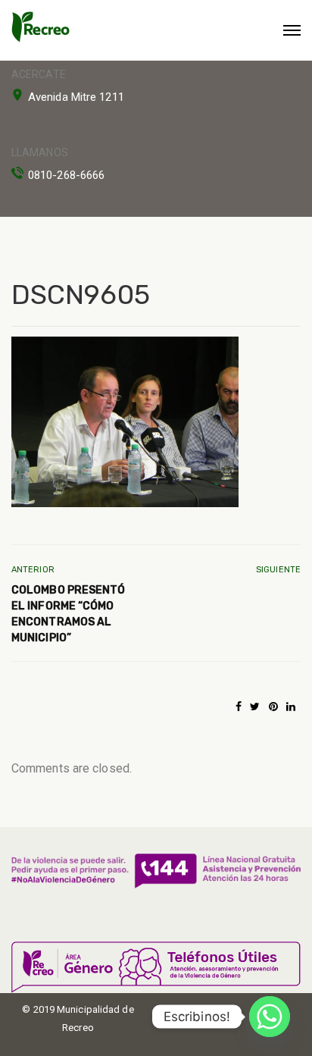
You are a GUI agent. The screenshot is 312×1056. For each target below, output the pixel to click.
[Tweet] (255, 706)
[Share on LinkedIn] (290, 706)
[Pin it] (273, 706)
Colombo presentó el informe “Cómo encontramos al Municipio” (68, 614)
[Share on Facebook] (239, 706)
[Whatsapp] (269, 1016)
